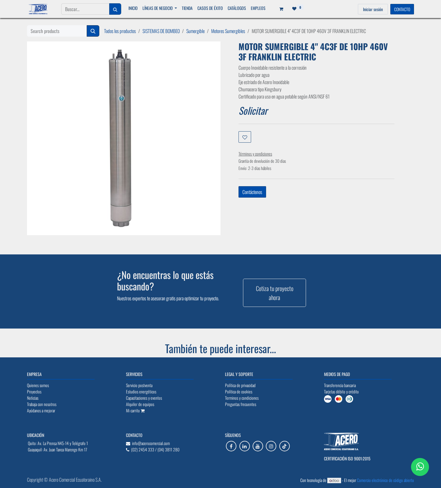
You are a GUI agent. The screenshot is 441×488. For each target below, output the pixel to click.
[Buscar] (115, 9)
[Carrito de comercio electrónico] (279, 9)
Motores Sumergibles (228, 31)
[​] (231, 446)
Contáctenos (252, 192)
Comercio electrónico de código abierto (385, 480)
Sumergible (195, 31)
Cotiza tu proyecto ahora (274, 293)
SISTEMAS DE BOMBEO (161, 31)
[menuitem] (133, 8)
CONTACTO (402, 9)
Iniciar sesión (373, 9)
